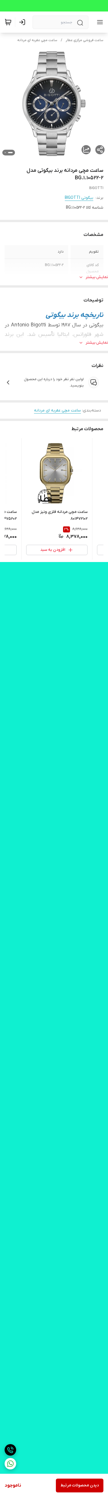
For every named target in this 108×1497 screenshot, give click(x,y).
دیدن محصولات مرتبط (79, 1485)
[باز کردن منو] (98, 22)
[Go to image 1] (10, 152)
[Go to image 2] (5, 152)
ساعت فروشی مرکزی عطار (84, 40)
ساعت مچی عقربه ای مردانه (37, 40)
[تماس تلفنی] (10, 1450)
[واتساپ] (10, 1463)
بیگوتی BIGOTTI (79, 198)
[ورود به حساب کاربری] (23, 22)
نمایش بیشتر (97, 277)
